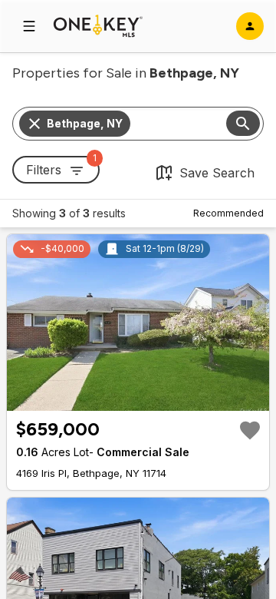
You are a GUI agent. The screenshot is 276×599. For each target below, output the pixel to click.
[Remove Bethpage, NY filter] (34, 123)
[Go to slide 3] (139, 397)
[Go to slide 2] (130, 397)
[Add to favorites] (250, 430)
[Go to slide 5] (158, 397)
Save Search (217, 172)
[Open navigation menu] (29, 26)
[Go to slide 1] (119, 398)
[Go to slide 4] (148, 397)
